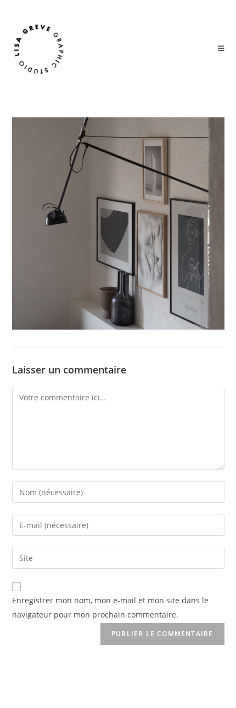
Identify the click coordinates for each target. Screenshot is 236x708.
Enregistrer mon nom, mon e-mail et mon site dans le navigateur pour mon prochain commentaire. (110, 607)
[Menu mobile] (221, 49)
